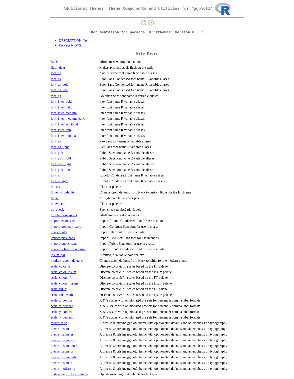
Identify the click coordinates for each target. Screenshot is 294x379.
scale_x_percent (62, 306)
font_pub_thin (60, 170)
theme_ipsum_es (62, 334)
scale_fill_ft (59, 289)
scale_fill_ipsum (62, 295)
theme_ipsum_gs (62, 340)
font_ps (56, 141)
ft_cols (55, 187)
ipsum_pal (58, 255)
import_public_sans (64, 243)
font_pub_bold (61, 158)
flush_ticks (58, 67)
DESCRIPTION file (73, 40)
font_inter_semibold (64, 124)
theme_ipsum (60, 329)
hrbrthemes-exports (64, 215)
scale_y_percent (62, 317)
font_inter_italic (61, 107)
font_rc (55, 175)
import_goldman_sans (66, 226)
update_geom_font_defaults (69, 374)
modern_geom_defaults (67, 260)
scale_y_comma (62, 312)
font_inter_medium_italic (68, 118)
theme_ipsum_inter (64, 346)
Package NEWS (70, 45)
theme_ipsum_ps (62, 351)
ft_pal (55, 198)
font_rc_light (59, 181)
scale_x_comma (62, 300)
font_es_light (59, 90)
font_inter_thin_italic (65, 136)
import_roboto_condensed (68, 249)
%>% (54, 61)
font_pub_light (61, 164)
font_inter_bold (61, 101)
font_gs (56, 96)
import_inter (59, 232)
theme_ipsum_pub (63, 357)
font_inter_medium (64, 113)
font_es (56, 79)
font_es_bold (59, 84)
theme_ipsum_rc (62, 363)
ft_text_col (58, 204)
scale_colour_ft (61, 277)
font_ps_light (60, 147)
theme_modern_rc (63, 368)
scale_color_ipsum (63, 272)
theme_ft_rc (59, 323)
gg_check (57, 209)
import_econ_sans (63, 221)
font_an (56, 73)
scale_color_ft (60, 266)
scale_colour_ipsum (64, 283)
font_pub (57, 153)
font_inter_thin (61, 130)
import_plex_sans (63, 238)
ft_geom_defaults (62, 192)
